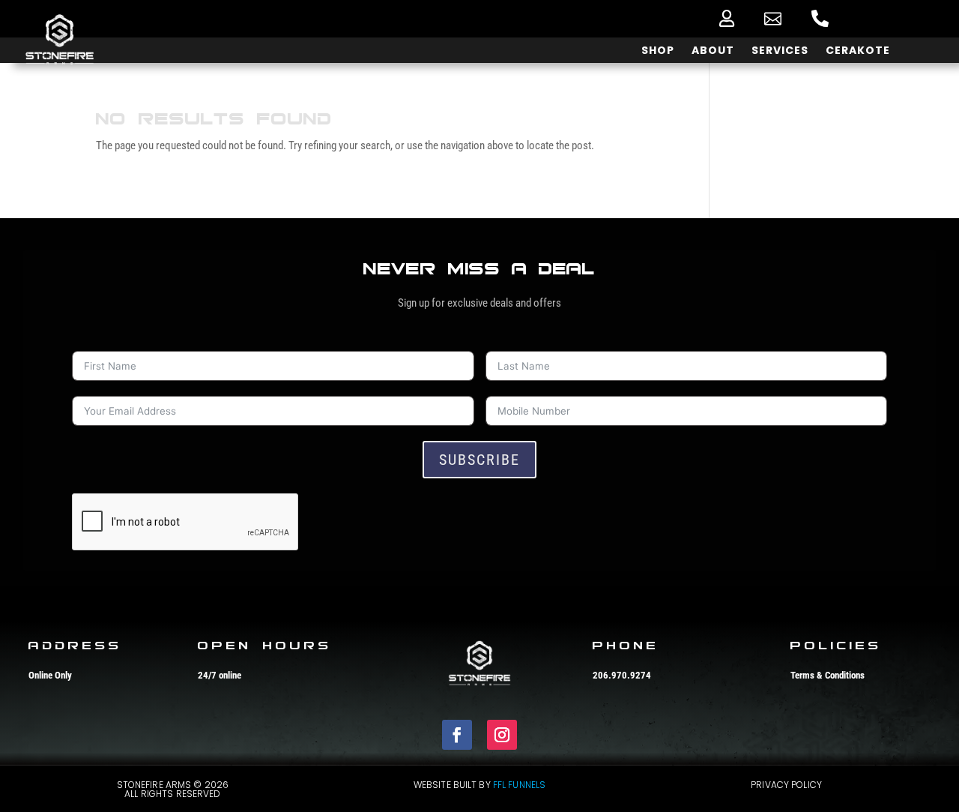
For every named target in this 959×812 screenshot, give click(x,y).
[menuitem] (726, 18)
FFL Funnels (519, 784)
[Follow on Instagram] (502, 735)
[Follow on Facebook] (457, 735)
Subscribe (479, 460)
